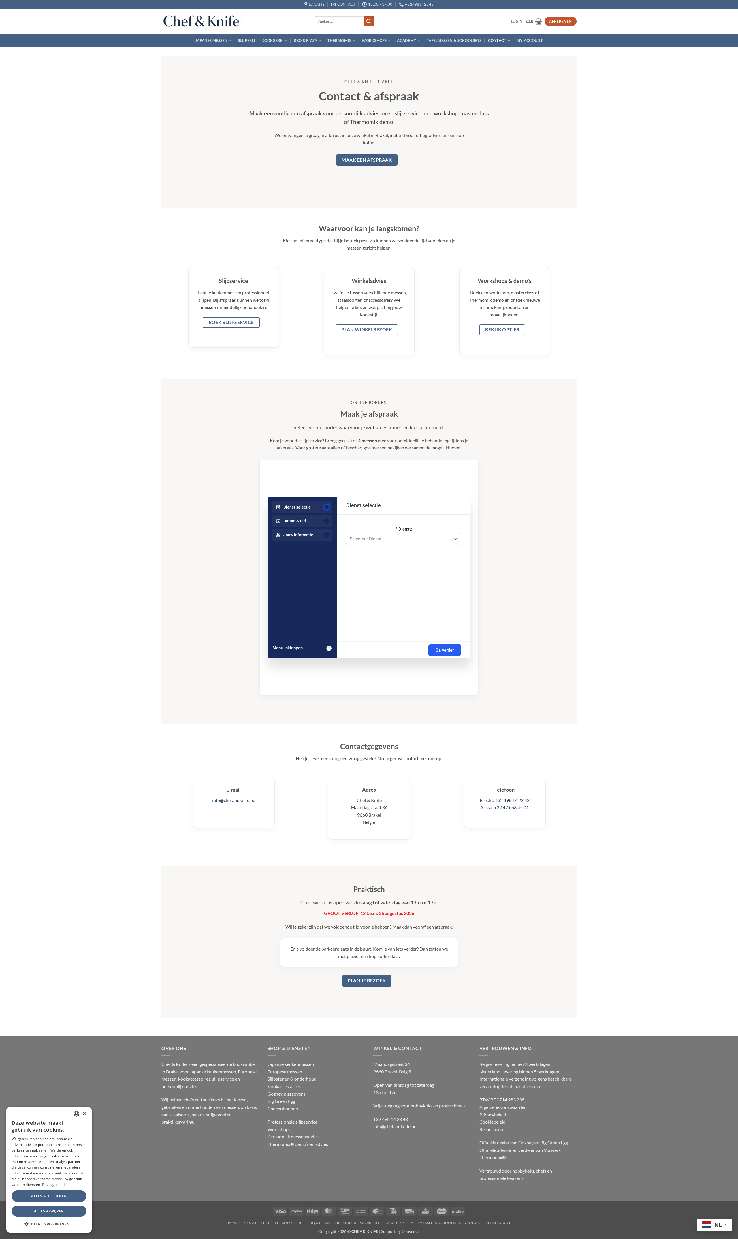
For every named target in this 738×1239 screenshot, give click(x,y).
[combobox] (401, 536)
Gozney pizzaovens (287, 1093)
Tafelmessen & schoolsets (454, 40)
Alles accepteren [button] (49, 1195)
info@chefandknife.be (233, 800)
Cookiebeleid (492, 1121)
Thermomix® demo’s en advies (298, 1144)
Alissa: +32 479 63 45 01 (504, 807)
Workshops (374, 40)
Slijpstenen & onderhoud (292, 1078)
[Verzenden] (369, 21)
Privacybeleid (492, 1114)
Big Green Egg (281, 1101)
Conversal (411, 1231)
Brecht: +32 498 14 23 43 (505, 800)
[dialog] (49, 1170)
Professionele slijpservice (292, 1121)
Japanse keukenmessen (291, 1064)
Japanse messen (211, 40)
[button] (516, 21)
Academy (406, 40)
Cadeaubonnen (283, 1108)
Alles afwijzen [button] (49, 1211)
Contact (497, 40)
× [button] (84, 1113)
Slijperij (246, 40)
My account (530, 40)
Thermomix (339, 40)
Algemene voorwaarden (503, 1107)
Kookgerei (272, 40)
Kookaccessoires (284, 1086)
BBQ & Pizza (305, 40)
